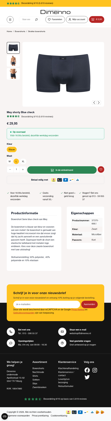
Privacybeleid (77, 309)
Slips (34, 383)
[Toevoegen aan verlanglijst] (101, 169)
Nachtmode (38, 372)
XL (23, 161)
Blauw (12, 149)
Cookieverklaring (59, 415)
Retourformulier (65, 386)
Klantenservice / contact (66, 374)
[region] (55, 74)
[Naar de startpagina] (55, 12)
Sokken (36, 380)
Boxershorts (38, 368)
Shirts (35, 376)
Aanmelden (89, 304)
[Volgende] (99, 103)
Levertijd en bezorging (64, 381)
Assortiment (39, 361)
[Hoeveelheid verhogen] (23, 169)
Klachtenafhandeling (68, 368)
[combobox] (26, 19)
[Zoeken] (36, 19)
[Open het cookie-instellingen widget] (4, 416)
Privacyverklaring (40, 415)
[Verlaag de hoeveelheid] (10, 169)
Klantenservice (67, 361)
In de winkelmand (64, 170)
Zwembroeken (39, 387)
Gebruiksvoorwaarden (24, 313)
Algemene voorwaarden (18, 415)
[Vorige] (94, 103)
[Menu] (10, 19)
